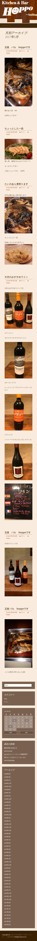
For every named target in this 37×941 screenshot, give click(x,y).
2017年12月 (7, 893)
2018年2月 (7, 887)
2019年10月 (7, 830)
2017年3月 (7, 921)
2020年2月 (7, 821)
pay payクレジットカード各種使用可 (16, 754)
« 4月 (10, 732)
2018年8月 (7, 871)
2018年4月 (7, 881)
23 (10, 726)
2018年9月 (7, 868)
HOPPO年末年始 (9, 760)
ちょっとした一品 (14, 128)
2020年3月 (7, 818)
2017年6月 (7, 912)
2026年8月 (7, 774)
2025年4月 (7, 796)
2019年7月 (7, 840)
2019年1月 (7, 859)
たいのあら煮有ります (16, 184)
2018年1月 (7, 890)
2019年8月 (7, 837)
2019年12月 (7, 824)
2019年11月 (7, 827)
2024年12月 (7, 799)
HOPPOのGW (8, 751)
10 (14, 720)
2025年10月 (7, 786)
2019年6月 (7, 843)
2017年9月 (7, 903)
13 (26, 720)
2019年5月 (7, 846)
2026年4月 (7, 777)
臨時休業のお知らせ (10, 748)
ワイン (23, 51)
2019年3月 (7, 852)
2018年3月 (7, 884)
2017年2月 (7, 925)
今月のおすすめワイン (16, 277)
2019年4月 (7, 849)
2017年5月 (7, 915)
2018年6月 (7, 877)
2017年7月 (7, 909)
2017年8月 (7, 906)
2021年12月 (7, 815)
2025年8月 (7, 789)
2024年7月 (7, 805)
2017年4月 (7, 918)
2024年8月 (7, 802)
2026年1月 (7, 780)
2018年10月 (7, 865)
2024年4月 (7, 808)
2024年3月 (7, 811)
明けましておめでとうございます (15, 757)
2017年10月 (7, 899)
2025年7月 (7, 793)
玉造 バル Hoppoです (18, 532)
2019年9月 (7, 833)
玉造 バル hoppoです (17, 47)
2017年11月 (7, 896)
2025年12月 (7, 783)
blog (5, 699)
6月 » (26, 732)
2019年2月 (7, 855)
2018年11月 (7, 862)
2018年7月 (7, 874)
